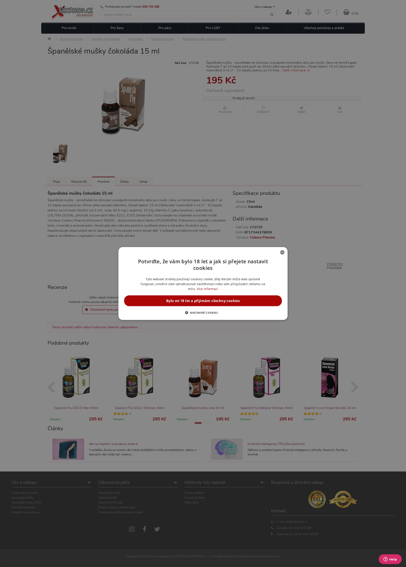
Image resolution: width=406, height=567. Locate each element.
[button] (203, 313)
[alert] (203, 283)
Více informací (207, 289)
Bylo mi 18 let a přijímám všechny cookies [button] (203, 300)
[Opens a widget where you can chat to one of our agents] (390, 559)
